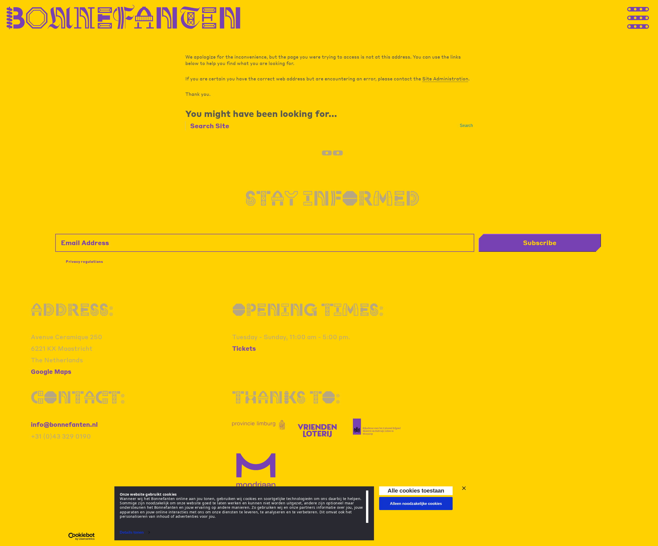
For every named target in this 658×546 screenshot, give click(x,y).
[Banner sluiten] (464, 488)
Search (466, 125)
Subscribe (539, 242)
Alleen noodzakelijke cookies (416, 503)
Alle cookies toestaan (416, 490)
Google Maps (51, 371)
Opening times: (308, 309)
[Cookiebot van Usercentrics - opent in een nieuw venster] (81, 536)
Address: (72, 309)
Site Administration (445, 78)
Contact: (78, 397)
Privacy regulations (84, 261)
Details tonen (132, 532)
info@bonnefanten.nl (64, 424)
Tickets (244, 348)
